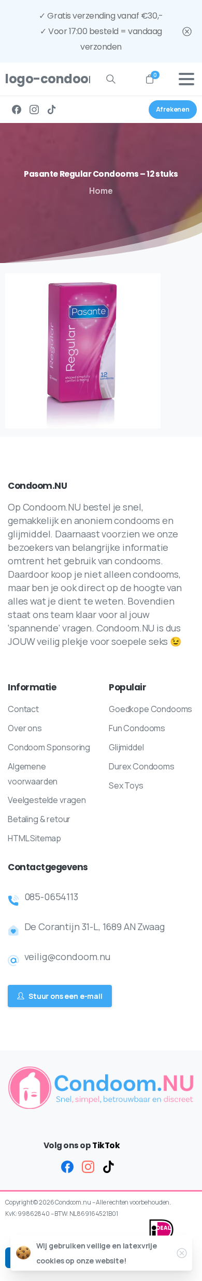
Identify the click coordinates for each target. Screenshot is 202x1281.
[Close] (187, 31)
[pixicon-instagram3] (88, 1166)
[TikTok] (52, 109)
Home (100, 190)
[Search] (110, 79)
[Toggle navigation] (186, 79)
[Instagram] (34, 109)
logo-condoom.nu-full (43, 78)
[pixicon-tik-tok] (108, 1166)
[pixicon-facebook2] (67, 1166)
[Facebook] (16, 109)
